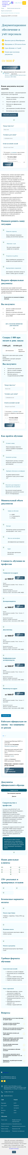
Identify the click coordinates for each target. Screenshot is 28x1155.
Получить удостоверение (11, 67)
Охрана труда (4, 1119)
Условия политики (14, 1148)
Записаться (20, 577)
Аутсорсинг (16, 1108)
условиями (13, 152)
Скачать (12, 756)
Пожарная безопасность (6, 1123)
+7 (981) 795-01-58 (18, 2)
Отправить (8, 164)
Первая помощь (4, 1128)
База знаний (4, 1105)
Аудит (15, 1110)
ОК (14, 1152)
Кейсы (2, 1112)
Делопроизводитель (9, 601)
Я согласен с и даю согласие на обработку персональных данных (14, 413)
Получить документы (9, 114)
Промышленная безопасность (18, 1126)
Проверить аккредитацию (11, 746)
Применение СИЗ (16, 1128)
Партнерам (3, 1103)
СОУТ (15, 1103)
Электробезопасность (17, 1123)
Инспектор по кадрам (10, 688)
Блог (2, 1108)
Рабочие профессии (5, 1131)
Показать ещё (6, 715)
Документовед (7, 630)
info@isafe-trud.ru (8, 1095)
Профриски (16, 1105)
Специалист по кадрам (10, 573)
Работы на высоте (5, 1126)
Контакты (3, 1110)
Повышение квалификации (18, 1131)
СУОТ (15, 1112)
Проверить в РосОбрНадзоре (10, 770)
